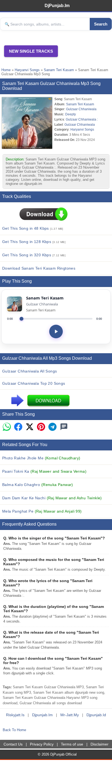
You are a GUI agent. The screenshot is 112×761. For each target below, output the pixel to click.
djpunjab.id (96, 715)
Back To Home (14, 730)
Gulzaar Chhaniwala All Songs (29, 371)
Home (6, 70)
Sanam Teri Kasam (59, 70)
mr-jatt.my (69, 715)
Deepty (70, 114)
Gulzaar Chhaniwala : (82, 119)
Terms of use (72, 744)
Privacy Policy (42, 744)
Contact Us (13, 744)
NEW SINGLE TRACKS (31, 51)
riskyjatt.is (15, 715)
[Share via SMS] (64, 427)
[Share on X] (30, 427)
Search (100, 24)
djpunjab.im (42, 715)
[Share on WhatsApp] (7, 427)
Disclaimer (99, 744)
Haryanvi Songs (27, 70)
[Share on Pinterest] (41, 427)
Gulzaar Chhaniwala (81, 109)
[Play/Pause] (56, 331)
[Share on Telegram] (52, 427)
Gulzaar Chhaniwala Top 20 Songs (33, 383)
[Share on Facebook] (18, 427)
